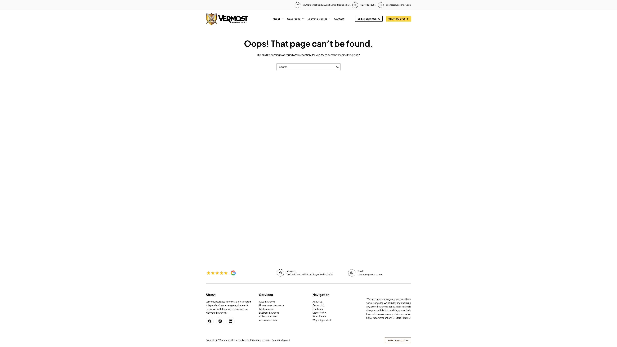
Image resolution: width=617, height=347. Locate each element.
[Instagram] (220, 321)
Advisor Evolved (282, 340)
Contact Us (319, 305)
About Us (317, 301)
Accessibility (264, 340)
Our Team (318, 308)
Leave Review (319, 312)
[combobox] (305, 66)
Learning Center (317, 18)
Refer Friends (319, 316)
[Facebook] (210, 321)
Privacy (253, 340)
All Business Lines (268, 320)
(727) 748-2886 (368, 5)
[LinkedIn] (231, 321)
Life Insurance (266, 308)
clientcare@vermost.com (398, 5)
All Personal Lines (268, 316)
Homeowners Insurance (271, 305)
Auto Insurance (267, 301)
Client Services (367, 19)
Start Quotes (397, 19)
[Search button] (337, 67)
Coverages (293, 18)
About (276, 18)
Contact (339, 18)
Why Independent (322, 320)
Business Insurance (269, 312)
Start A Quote (396, 340)
